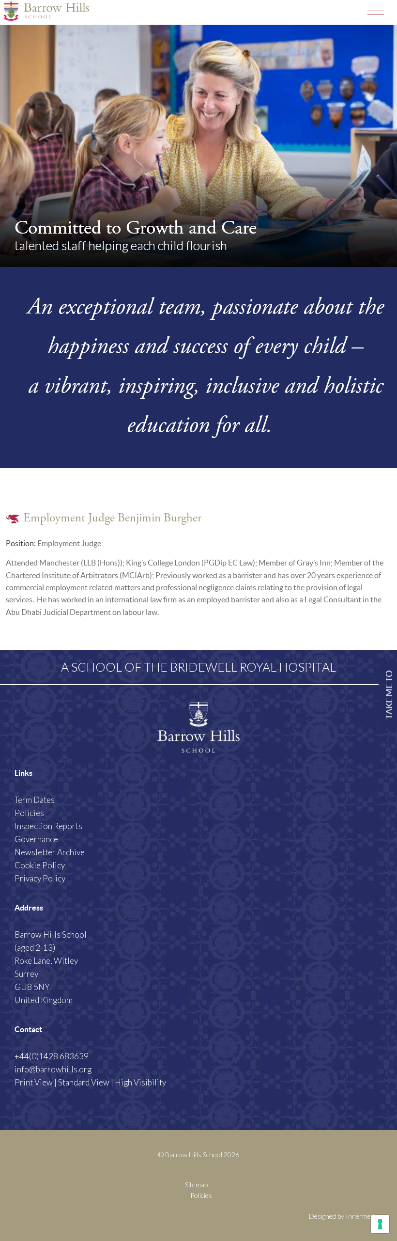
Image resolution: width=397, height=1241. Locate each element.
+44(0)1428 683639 (52, 1056)
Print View (34, 1082)
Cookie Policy (40, 865)
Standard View (83, 1082)
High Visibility (140, 1082)
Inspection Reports (48, 826)
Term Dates (35, 800)
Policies (29, 813)
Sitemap (196, 1184)
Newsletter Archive (50, 852)
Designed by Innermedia (344, 1216)
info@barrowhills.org (53, 1069)
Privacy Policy (40, 878)
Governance (36, 839)
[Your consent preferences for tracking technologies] (380, 1224)
